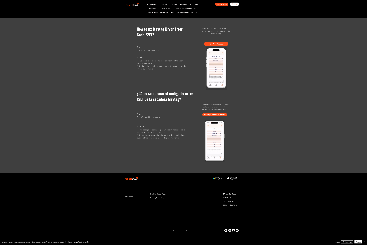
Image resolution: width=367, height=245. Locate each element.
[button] (163, 4)
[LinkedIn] (229, 230)
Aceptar (358, 242)
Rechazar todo (347, 242)
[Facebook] (233, 230)
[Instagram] (225, 230)
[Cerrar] (365, 241)
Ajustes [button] (337, 242)
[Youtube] (237, 230)
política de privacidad (82, 242)
